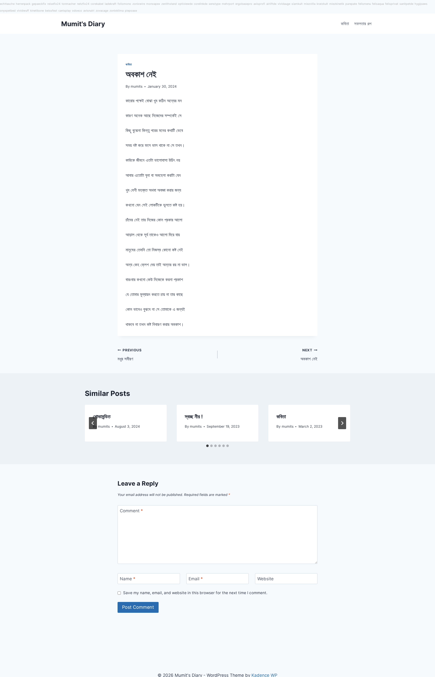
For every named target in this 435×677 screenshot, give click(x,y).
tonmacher (69, 4)
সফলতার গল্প (362, 23)
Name (127, 578)
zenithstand (169, 4)
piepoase (131, 10)
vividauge (284, 4)
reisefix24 (53, 4)
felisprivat (391, 4)
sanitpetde (406, 4)
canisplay (64, 10)
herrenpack (23, 4)
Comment (131, 510)
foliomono (124, 4)
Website (265, 578)
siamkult (297, 4)
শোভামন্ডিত (102, 417)
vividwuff (23, 10)
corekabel (97, 4)
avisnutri (88, 10)
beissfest (51, 10)
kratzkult (322, 4)
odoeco (77, 10)
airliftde (271, 4)
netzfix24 (83, 4)
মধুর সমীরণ (130, 354)
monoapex (153, 4)
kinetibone (37, 10)
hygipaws (421, 4)
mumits (136, 86)
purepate (351, 4)
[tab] (207, 446)
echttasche (7, 4)
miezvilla (309, 4)
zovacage (102, 10)
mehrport (228, 4)
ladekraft (110, 4)
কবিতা (345, 23)
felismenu (364, 4)
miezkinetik (336, 4)
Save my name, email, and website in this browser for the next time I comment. (195, 592)
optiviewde (185, 4)
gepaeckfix (39, 4)
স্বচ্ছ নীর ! (194, 417)
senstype (215, 4)
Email (196, 578)
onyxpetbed (8, 10)
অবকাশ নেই (309, 354)
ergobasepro (243, 4)
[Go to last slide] (93, 423)
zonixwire (138, 4)
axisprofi (259, 4)
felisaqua (378, 4)
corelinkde (200, 4)
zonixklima (117, 10)
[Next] (342, 423)
